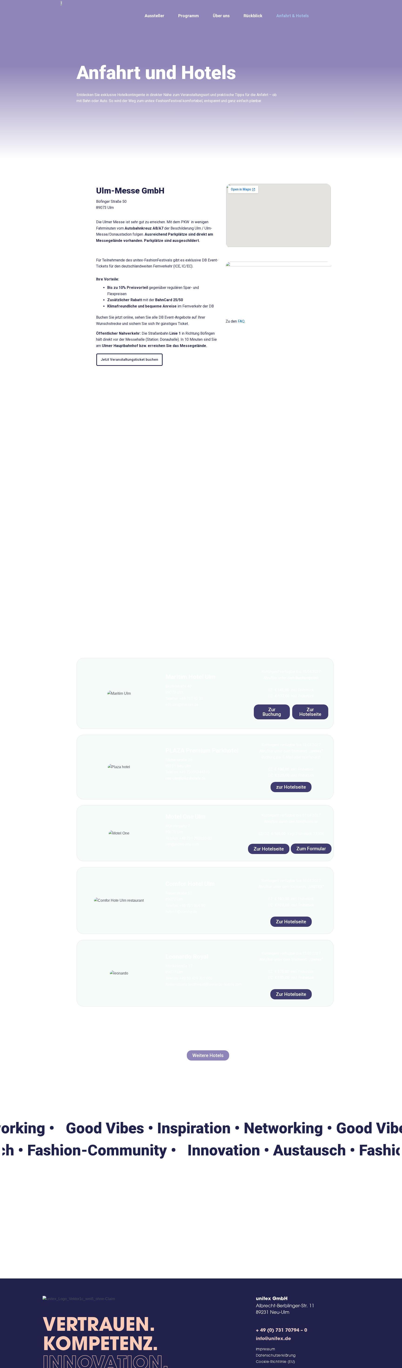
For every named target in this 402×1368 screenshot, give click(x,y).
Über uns (221, 15)
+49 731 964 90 (192, 905)
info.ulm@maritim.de (181, 704)
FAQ (241, 321)
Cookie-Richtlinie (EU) (275, 1362)
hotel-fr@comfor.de (181, 911)
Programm (188, 15)
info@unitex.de (273, 1339)
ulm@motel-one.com (182, 844)
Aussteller (154, 15)
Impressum (265, 1349)
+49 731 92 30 (191, 698)
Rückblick (253, 15)
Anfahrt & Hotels (292, 15)
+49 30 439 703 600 (195, 978)
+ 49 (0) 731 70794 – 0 (281, 1330)
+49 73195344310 (194, 772)
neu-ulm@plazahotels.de (185, 778)
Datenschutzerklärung (276, 1356)
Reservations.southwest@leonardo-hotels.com (203, 984)
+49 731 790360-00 (195, 838)
